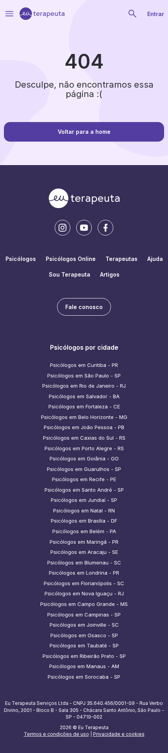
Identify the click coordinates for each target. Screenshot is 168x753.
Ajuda (155, 258)
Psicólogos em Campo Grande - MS (84, 604)
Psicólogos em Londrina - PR (84, 573)
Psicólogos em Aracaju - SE (84, 552)
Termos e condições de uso (56, 734)
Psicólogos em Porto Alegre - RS (84, 448)
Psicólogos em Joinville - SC (84, 625)
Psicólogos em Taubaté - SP (84, 645)
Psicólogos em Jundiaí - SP (84, 500)
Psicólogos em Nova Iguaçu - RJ (84, 593)
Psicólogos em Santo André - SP (84, 490)
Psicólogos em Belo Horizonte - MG (84, 417)
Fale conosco (84, 307)
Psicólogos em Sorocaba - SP (84, 677)
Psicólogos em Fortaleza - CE (84, 406)
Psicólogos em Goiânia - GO (84, 458)
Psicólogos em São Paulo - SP (84, 375)
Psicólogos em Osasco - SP (84, 635)
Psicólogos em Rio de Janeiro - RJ (84, 386)
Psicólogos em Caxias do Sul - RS (84, 438)
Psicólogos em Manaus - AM (84, 666)
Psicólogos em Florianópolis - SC (84, 583)
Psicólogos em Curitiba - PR (84, 365)
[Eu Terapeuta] (42, 13)
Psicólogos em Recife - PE (84, 479)
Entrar (155, 14)
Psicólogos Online (71, 258)
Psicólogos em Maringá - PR (84, 542)
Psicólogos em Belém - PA (84, 531)
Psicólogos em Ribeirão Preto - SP (84, 656)
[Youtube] (84, 227)
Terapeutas (121, 258)
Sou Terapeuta (69, 274)
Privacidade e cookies (119, 734)
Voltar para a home (84, 131)
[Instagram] (62, 227)
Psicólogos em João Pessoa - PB (84, 427)
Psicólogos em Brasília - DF (84, 521)
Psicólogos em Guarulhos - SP (84, 469)
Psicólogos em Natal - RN (84, 510)
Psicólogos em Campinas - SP (84, 614)
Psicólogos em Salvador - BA (84, 396)
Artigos (110, 274)
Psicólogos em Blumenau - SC (84, 562)
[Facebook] (105, 227)
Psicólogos (20, 258)
